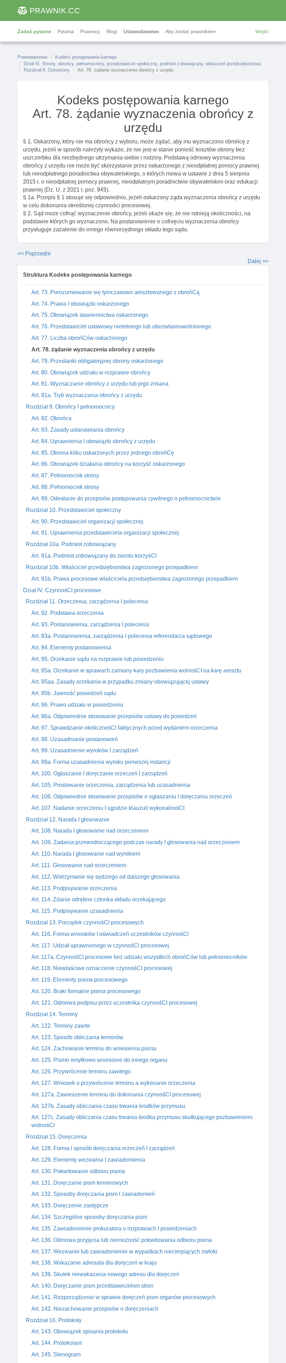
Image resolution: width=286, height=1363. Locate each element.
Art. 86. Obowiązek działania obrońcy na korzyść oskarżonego (108, 464)
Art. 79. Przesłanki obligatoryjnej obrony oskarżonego (97, 361)
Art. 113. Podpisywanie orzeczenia (74, 888)
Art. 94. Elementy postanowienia (71, 647)
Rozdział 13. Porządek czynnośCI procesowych (85, 922)
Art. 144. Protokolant (56, 1343)
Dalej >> (258, 261)
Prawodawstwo (32, 57)
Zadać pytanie (34, 31)
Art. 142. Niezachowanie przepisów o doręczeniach (94, 1309)
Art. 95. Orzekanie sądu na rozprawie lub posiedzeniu (97, 659)
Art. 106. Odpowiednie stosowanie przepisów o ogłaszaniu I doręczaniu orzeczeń (131, 796)
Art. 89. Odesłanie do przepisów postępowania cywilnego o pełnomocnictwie (126, 498)
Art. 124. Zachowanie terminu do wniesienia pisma (93, 1048)
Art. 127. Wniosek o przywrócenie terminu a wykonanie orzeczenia (113, 1083)
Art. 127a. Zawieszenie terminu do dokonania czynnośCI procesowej (116, 1094)
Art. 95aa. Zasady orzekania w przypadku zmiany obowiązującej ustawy (120, 682)
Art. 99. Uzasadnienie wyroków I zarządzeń (84, 750)
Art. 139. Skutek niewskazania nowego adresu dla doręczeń (105, 1274)
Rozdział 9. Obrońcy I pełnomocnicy (70, 407)
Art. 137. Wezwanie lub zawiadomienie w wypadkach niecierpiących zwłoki (124, 1251)
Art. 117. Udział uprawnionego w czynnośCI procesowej (100, 945)
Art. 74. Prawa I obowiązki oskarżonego (80, 304)
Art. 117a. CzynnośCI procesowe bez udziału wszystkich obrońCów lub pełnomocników (139, 957)
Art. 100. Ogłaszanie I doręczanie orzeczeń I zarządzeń (99, 773)
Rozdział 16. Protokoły (54, 1320)
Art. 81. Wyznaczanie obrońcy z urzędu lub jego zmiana (99, 384)
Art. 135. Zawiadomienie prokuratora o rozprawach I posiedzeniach (114, 1228)
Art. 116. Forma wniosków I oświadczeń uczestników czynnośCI (110, 934)
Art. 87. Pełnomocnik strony (65, 475)
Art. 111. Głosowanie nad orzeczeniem (78, 865)
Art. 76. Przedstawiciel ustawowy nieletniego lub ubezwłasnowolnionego (121, 326)
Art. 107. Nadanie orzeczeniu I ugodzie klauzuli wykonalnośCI (108, 808)
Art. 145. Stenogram (56, 1354)
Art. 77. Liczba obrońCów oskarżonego (79, 338)
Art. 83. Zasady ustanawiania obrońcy (78, 430)
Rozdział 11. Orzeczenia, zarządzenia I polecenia (87, 601)
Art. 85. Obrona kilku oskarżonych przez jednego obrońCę (102, 453)
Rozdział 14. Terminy (52, 1014)
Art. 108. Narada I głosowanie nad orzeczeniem (90, 831)
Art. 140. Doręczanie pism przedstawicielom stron (92, 1286)
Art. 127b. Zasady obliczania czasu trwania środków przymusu (108, 1106)
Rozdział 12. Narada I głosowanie (68, 819)
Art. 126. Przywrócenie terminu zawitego (81, 1071)
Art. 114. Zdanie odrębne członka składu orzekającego (98, 899)
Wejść (262, 31)
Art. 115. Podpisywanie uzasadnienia (77, 911)
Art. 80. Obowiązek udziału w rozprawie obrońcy (90, 372)
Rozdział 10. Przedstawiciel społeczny (73, 510)
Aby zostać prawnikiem (190, 31)
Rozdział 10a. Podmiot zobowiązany (71, 544)
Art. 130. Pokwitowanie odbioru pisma (78, 1171)
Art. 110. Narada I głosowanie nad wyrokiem (85, 854)
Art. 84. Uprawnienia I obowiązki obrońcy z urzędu (93, 441)
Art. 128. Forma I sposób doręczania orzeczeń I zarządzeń (103, 1148)
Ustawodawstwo (141, 31)
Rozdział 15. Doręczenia (56, 1137)
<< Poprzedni (34, 253)
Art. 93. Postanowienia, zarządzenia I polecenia (90, 624)
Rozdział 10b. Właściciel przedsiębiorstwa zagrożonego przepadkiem (112, 567)
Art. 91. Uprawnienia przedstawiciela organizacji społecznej (105, 533)
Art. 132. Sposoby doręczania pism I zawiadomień (93, 1194)
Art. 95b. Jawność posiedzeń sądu (73, 693)
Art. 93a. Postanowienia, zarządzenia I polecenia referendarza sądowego (121, 636)
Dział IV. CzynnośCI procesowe (62, 590)
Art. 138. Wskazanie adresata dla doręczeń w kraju (94, 1263)
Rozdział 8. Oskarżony (47, 70)
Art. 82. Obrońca (51, 418)
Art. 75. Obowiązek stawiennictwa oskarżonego (89, 315)
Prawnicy (90, 31)
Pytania (66, 31)
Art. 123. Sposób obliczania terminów (77, 1037)
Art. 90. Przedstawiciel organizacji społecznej (87, 521)
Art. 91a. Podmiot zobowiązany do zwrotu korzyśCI (94, 556)
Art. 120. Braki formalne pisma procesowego (86, 991)
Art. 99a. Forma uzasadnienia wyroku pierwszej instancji (101, 762)
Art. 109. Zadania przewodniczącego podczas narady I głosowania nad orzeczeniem (135, 842)
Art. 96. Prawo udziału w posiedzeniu (77, 705)
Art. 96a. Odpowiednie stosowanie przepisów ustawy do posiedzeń (114, 716)
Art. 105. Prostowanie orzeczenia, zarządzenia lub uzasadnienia (110, 785)
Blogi (111, 31)
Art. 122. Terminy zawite (60, 1026)
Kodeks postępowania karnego (86, 57)
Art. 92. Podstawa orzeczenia (67, 613)
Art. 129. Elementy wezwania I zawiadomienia (88, 1160)
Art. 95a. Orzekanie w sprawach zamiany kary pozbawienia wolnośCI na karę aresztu (136, 670)
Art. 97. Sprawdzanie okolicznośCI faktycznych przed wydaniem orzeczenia (124, 728)
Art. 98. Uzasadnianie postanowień (74, 739)
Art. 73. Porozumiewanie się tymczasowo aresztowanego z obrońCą (115, 292)
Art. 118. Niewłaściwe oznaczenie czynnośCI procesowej (101, 968)
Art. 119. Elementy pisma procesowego (79, 980)
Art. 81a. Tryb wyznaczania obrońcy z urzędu (86, 395)
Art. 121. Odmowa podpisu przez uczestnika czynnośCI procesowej (114, 1003)
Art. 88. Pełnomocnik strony (65, 487)
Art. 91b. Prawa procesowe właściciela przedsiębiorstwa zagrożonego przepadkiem (134, 579)
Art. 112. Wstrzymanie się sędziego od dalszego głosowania (105, 877)
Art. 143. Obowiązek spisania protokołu (79, 1331)
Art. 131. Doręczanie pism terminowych (79, 1183)
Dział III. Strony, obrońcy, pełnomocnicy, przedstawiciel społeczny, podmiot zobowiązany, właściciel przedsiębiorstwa (142, 63)
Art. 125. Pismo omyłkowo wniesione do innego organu (99, 1060)
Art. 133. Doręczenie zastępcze (69, 1205)
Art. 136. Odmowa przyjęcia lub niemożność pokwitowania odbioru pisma (121, 1240)
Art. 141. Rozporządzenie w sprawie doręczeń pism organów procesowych (123, 1297)
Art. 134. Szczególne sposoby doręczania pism (89, 1217)
